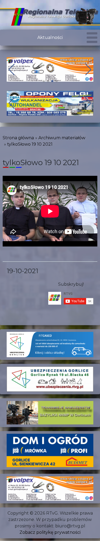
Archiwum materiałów (61, 137)
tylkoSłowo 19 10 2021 (30, 144)
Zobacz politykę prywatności (50, 532)
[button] (44, 81)
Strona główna (18, 137)
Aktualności (50, 37)
